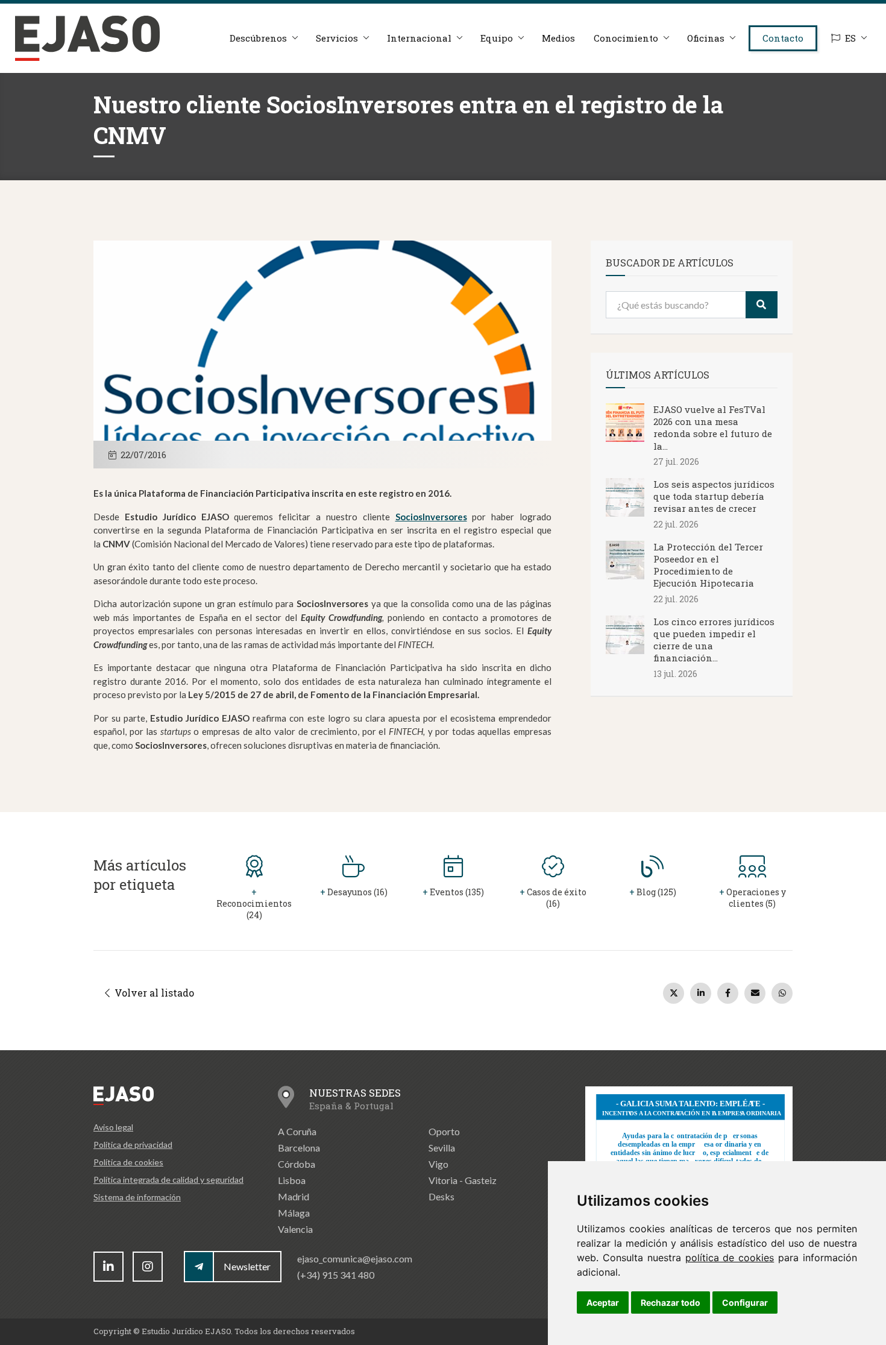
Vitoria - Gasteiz (463, 1180)
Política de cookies (128, 1162)
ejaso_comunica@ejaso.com (354, 1258)
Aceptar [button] (602, 1302)
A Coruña (297, 1131)
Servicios (337, 38)
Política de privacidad (132, 1144)
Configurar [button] (745, 1302)
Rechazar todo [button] (670, 1302)
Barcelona (299, 1147)
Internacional (419, 38)
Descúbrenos (258, 38)
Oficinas (705, 38)
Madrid (293, 1196)
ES (850, 38)
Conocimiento (626, 38)
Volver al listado (153, 992)
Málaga (294, 1212)
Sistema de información (137, 1197)
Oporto (444, 1131)
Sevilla (442, 1147)
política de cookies (729, 1258)
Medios (558, 38)
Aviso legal (113, 1127)
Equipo (496, 38)
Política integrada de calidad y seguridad (168, 1179)
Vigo (438, 1164)
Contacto (782, 38)
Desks (441, 1196)
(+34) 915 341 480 (335, 1274)
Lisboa (292, 1180)
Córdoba (296, 1164)
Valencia (295, 1229)
